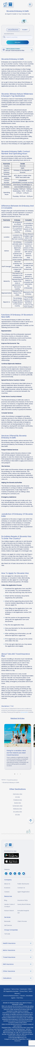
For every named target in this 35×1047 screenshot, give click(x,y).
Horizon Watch (9, 911)
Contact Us (21, 888)
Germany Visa (17, 794)
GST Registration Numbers (10, 991)
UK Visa (17, 814)
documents (24, 712)
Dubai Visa (17, 803)
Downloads (23, 989)
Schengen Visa (17, 806)
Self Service (8, 925)
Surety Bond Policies (24, 904)
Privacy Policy (24, 991)
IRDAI (29, 989)
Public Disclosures (23, 884)
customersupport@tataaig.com (17, 1037)
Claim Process (22, 921)
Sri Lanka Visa (17, 812)
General (22, 995)
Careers (6, 892)
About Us (7, 884)
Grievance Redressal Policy (11, 995)
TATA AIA (7, 934)
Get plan (17, 42)
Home (3, 780)
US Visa (17, 797)
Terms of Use (15, 989)
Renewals (7, 921)
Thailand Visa (17, 800)
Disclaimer (7, 989)
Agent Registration (24, 892)
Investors (7, 888)
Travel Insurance (12, 780)
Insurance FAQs (23, 900)
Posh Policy (20, 998)
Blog (5, 900)
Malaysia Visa (17, 809)
